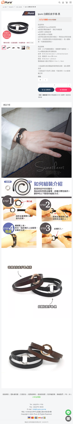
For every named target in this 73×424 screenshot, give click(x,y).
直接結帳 (64, 90)
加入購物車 (47, 90)
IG (69, 394)
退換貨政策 (41, 394)
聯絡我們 (60, 394)
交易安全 (23, 394)
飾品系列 (11, 7)
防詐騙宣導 (51, 394)
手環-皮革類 (19, 7)
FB (66, 394)
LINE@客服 (36, 397)
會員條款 (6, 394)
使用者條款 (32, 394)
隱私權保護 (14, 394)
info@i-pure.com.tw (39, 409)
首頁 (6, 7)
